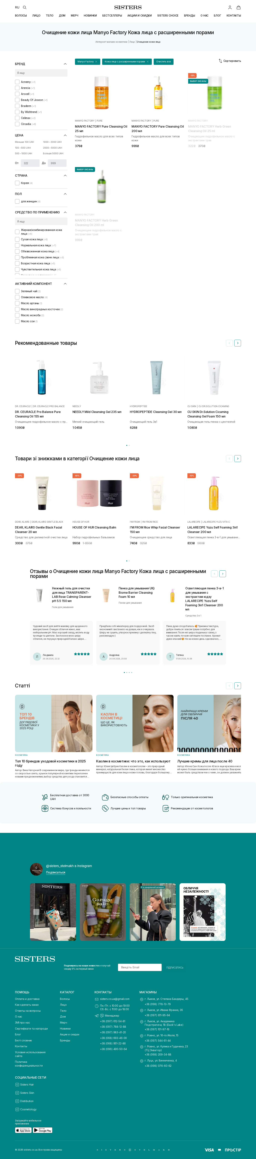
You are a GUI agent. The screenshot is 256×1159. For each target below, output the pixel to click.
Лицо (63, 1004)
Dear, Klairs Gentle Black (47, 522)
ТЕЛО (49, 15)
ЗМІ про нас (22, 1022)
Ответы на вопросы (28, 1010)
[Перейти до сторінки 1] (126, 445)
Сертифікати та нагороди (31, 1028)
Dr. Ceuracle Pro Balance (49, 406)
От (17, 163)
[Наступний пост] (220, 912)
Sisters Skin (27, 1092)
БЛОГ (217, 15)
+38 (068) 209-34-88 (158, 1054)
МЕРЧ (74, 15)
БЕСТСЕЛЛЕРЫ (112, 15)
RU (17, 7)
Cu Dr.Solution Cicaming (213, 406)
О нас (18, 1016)
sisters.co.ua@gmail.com (114, 998)
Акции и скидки (69, 1034)
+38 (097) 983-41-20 (113, 1032)
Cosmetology (28, 1109)
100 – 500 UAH (23, 147)
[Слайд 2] (126, 672)
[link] (238, 7)
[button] (87, 62)
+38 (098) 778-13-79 (158, 1004)
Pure (100, 120)
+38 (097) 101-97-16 (157, 1029)
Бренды (65, 1040)
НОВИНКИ (90, 15)
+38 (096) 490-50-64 (113, 1049)
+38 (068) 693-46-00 (113, 1038)
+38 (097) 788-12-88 (113, 1026)
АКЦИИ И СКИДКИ (139, 15)
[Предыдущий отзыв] (214, 573)
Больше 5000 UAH (53, 153)
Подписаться (55, 872)
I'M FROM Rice (150, 522)
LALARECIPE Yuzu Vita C (216, 522)
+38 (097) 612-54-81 (112, 1021)
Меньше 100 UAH (24, 142)
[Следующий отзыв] (222, 573)
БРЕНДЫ (189, 15)
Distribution (27, 1101)
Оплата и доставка (27, 998)
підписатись (174, 967)
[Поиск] (24, 7)
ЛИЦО (36, 15)
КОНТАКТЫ (234, 15)
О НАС (204, 15)
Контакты (21, 1046)
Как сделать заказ (27, 1004)
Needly (77, 406)
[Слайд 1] (124, 672)
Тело (63, 1010)
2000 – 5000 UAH (52, 147)
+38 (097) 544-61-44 (158, 1040)
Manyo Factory (84, 120)
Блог (18, 1034)
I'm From (135, 522)
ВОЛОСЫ (21, 15)
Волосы (65, 998)
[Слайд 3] (129, 672)
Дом (63, 1016)
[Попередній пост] (36, 912)
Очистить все (163, 61)
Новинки (65, 1028)
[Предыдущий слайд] (229, 343)
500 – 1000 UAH (23, 153)
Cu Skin (191, 406)
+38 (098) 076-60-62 (158, 1065)
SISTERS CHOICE (167, 15)
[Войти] (230, 7)
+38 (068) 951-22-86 (113, 1043)
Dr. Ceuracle (23, 406)
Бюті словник (23, 1040)
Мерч (63, 1022)
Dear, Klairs (22, 522)
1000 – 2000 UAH (52, 142)
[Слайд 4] (131, 672)
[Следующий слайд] (237, 343)
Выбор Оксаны (198, 81)
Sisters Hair (27, 1084)
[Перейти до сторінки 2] (129, 445)
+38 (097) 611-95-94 (157, 1015)
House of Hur (81, 522)
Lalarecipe (194, 522)
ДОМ (62, 15)
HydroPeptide (138, 406)
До (44, 163)
